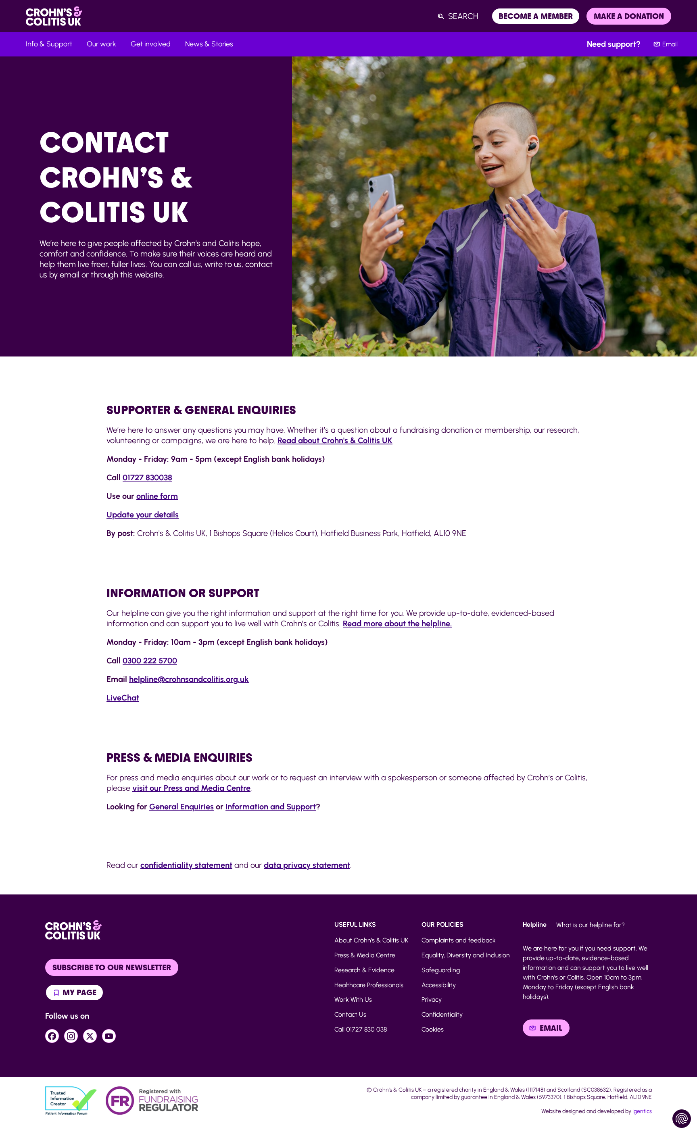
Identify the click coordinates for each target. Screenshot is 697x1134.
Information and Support (270, 806)
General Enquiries (181, 806)
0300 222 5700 (150, 660)
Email (670, 44)
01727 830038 (147, 477)
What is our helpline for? (590, 925)
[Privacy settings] (681, 1118)
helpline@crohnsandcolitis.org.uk (189, 679)
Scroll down (349, 346)
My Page (78, 992)
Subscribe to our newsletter (111, 967)
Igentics (642, 1111)
